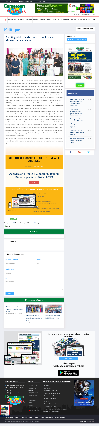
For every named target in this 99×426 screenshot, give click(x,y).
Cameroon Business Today (52, 393)
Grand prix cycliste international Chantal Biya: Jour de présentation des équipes (76, 122)
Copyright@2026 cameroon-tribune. (12, 421)
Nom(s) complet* (12, 259)
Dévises (37, 421)
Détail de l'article (88, 28)
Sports (49, 19)
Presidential (12, 19)
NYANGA (46, 401)
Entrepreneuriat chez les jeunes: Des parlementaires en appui (34, 318)
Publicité (27, 421)
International (57, 19)
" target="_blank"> (27, 223)
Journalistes (32, 398)
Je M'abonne (34, 183)
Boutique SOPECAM (50, 398)
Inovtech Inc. (90, 421)
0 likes (20, 313)
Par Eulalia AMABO (11, 45)
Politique (21, 19)
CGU (22, 421)
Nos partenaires (33, 392)
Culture (42, 19)
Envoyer (9, 293)
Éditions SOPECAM (50, 406)
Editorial (66, 19)
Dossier (31, 405)
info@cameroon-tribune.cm (27, 1)
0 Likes (31, 45)
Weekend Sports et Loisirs (52, 404)
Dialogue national (34, 408)
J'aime (12, 219)
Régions (73, 19)
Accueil (79, 28)
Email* (38, 259)
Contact (32, 421)
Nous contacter (42, 1)
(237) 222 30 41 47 (11, 1)
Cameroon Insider (49, 396)
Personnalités (33, 395)
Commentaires (82, 19)
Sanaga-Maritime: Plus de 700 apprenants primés (77, 140)
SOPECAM (47, 388)
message (9, 279)
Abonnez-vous (81, 39)
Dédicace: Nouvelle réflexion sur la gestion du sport (77, 132)
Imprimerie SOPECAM (51, 390)
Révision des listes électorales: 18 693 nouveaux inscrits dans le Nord (14, 309)
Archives (46, 385)
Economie (29, 19)
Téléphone (10, 269)
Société (35, 19)
